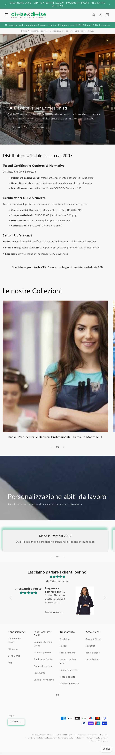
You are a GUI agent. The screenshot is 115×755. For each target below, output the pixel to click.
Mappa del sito (67, 676)
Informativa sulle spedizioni (70, 738)
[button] (6, 14)
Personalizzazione (43, 666)
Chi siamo (13, 649)
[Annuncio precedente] (6, 4)
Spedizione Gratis (43, 659)
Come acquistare (42, 652)
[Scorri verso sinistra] (51, 447)
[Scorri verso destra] (64, 447)
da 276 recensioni (57, 581)
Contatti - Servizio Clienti (43, 643)
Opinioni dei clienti (14, 640)
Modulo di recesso (69, 683)
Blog (10, 662)
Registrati (91, 645)
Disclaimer (65, 639)
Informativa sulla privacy (96, 738)
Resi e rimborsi (68, 652)
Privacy (63, 645)
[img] (57, 576)
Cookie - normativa (44, 679)
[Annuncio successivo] (109, 4)
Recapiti (103, 735)
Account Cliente (94, 639)
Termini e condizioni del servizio (41, 738)
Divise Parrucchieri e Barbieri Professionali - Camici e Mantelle (53, 437)
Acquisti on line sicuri (68, 661)
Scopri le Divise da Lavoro (28, 127)
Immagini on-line (69, 670)
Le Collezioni (92, 659)
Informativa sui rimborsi (86, 735)
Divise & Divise (46, 735)
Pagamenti (39, 672)
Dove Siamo (14, 655)
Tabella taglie (93, 652)
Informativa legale (99, 741)
